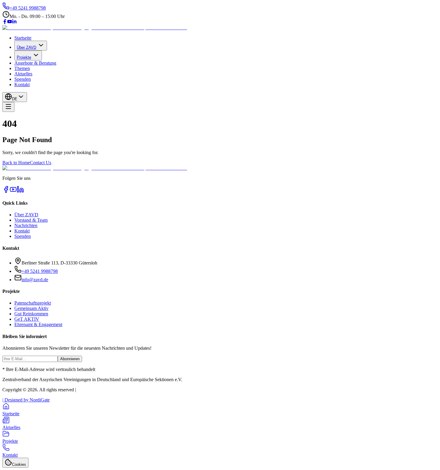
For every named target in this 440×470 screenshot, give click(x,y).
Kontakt (22, 84)
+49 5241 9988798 (40, 271)
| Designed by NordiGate (26, 399)
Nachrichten (25, 225)
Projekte (24, 57)
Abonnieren (70, 359)
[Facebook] (4, 22)
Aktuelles (23, 73)
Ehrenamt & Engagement (38, 324)
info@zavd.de (35, 279)
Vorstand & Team (31, 220)
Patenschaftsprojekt (32, 302)
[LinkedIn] (14, 22)
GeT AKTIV (26, 319)
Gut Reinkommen (31, 313)
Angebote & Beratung (35, 63)
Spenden (22, 79)
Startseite (22, 37)
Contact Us (40, 162)
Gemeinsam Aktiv (31, 308)
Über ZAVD (26, 47)
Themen (22, 68)
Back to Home (16, 162)
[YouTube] (9, 22)
